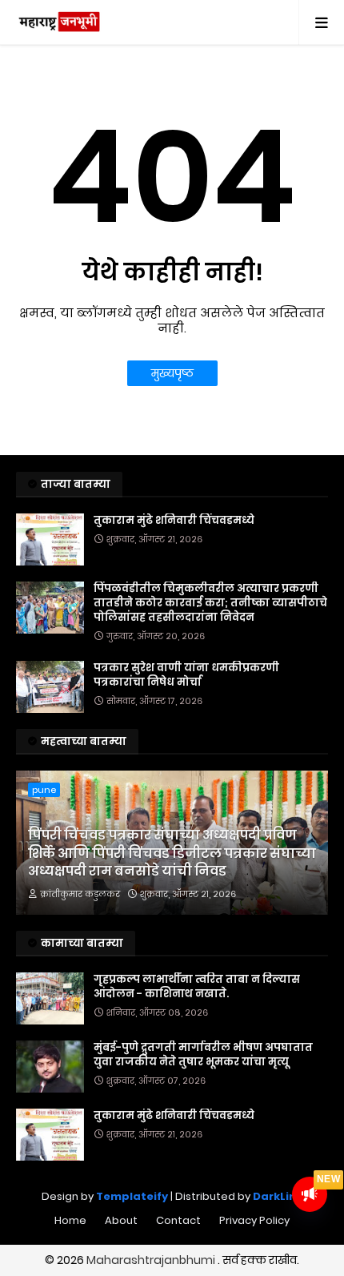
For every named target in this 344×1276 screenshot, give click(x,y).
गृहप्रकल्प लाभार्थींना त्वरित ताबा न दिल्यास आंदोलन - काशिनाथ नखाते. (197, 986)
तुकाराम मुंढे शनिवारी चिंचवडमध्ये (174, 520)
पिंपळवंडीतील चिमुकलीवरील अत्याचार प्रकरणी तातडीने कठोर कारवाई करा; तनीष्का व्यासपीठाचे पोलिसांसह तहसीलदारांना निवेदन (210, 603)
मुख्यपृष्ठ (172, 373)
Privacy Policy (254, 1220)
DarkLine (278, 1196)
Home (70, 1220)
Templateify (132, 1196)
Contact (178, 1220)
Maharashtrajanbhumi (152, 1260)
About (121, 1220)
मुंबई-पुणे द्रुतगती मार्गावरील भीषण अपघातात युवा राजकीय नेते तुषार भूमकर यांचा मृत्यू (203, 1055)
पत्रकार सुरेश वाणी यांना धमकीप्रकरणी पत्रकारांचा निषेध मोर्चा (186, 675)
